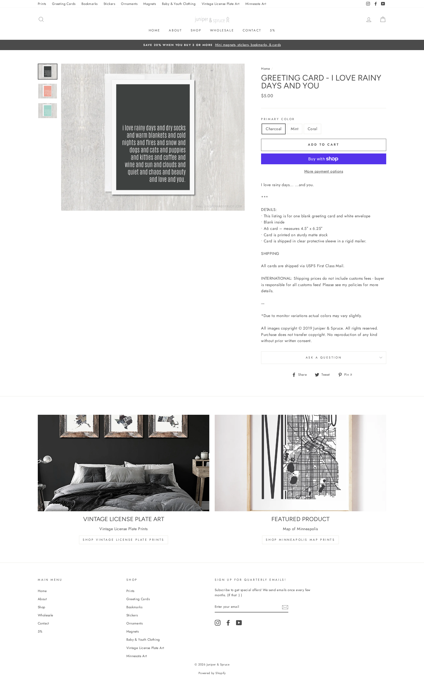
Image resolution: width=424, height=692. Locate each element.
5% (272, 30)
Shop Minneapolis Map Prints (300, 540)
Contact (252, 30)
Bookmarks (89, 3)
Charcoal (273, 129)
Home (154, 30)
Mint (294, 129)
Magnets (149, 3)
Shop (196, 30)
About (175, 30)
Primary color (278, 119)
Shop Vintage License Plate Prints (123, 540)
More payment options (323, 171)
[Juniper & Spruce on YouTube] (239, 623)
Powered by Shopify (212, 673)
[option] (212, 45)
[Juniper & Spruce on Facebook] (228, 623)
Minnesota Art (255, 3)
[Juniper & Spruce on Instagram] (218, 623)
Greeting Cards (64, 3)
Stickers (109, 3)
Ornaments (129, 3)
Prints (42, 3)
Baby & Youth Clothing (179, 3)
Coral (312, 129)
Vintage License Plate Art (220, 3)
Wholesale (222, 30)
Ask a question (324, 357)
